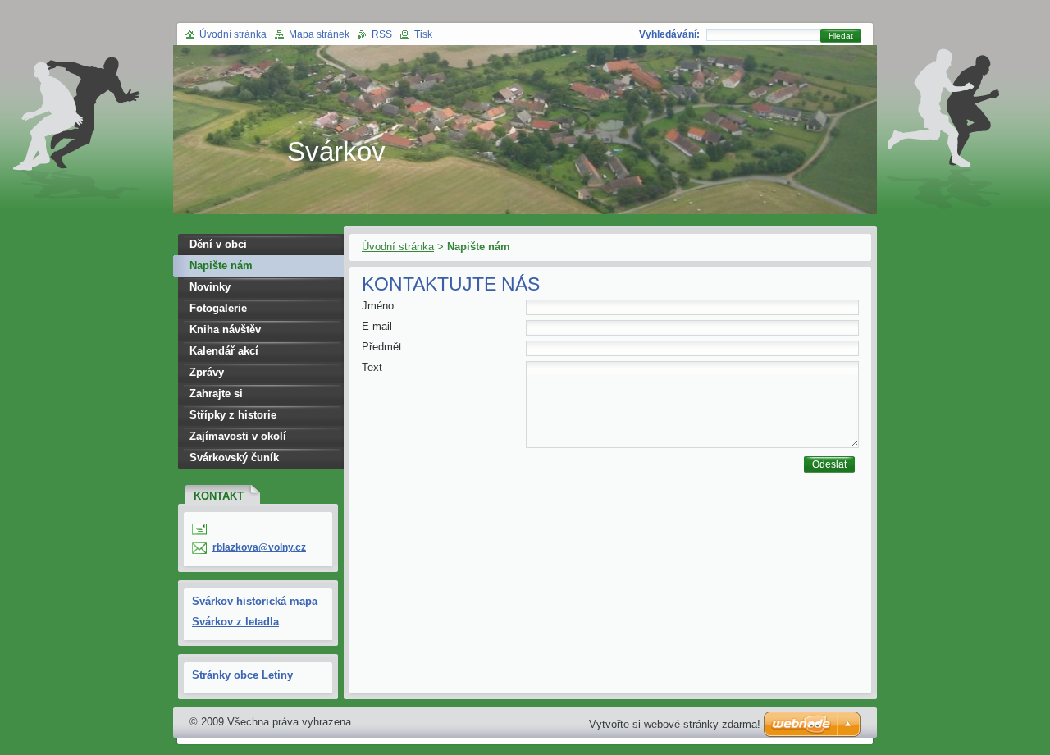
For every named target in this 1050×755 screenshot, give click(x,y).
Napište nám (221, 265)
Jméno (378, 306)
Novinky (210, 287)
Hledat (841, 35)
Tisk (423, 34)
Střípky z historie (232, 415)
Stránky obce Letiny (242, 675)
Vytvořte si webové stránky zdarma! (674, 724)
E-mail (377, 326)
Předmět (382, 347)
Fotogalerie (218, 308)
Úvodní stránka (398, 246)
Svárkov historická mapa (254, 601)
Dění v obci (218, 244)
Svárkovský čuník (234, 457)
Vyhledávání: (669, 34)
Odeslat (829, 464)
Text (372, 367)
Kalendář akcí (223, 351)
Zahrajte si (216, 393)
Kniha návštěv (225, 329)
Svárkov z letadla (235, 621)
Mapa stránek (319, 34)
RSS (382, 34)
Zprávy (206, 372)
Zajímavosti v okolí (237, 436)
